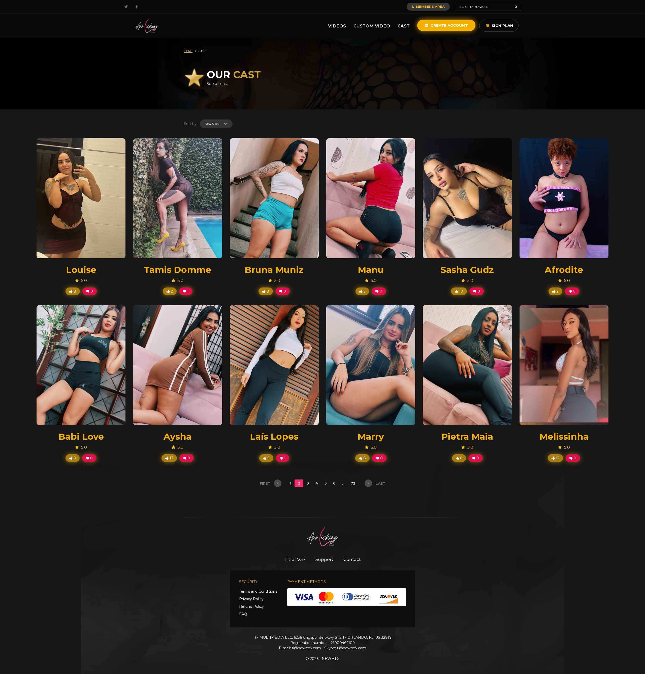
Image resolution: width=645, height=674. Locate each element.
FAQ (243, 614)
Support (324, 559)
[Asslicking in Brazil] (147, 26)
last (380, 483)
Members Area (430, 7)
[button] (216, 123)
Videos (337, 25)
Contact (352, 559)
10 (460, 291)
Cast (404, 25)
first (265, 483)
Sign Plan (502, 25)
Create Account (449, 25)
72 (353, 483)
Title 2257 (294, 559)
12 (557, 458)
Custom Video (371, 25)
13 (171, 458)
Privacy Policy (251, 599)
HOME (188, 51)
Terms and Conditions (258, 591)
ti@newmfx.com (306, 648)
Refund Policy (251, 606)
